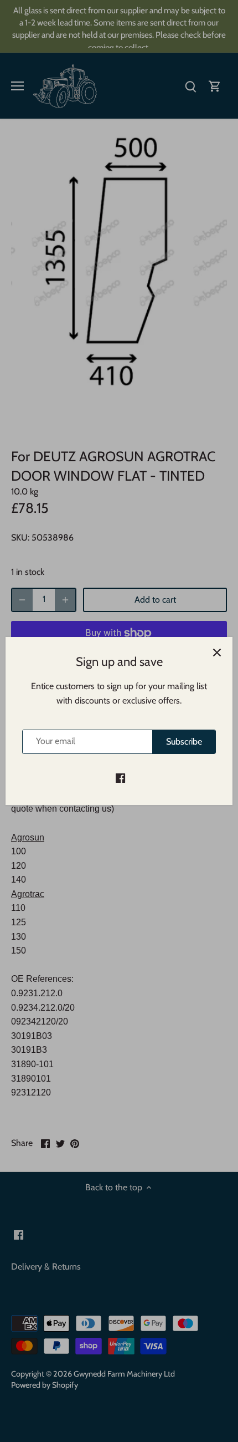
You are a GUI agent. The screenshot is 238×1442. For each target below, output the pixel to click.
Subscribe (184, 741)
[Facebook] (120, 778)
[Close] (217, 652)
